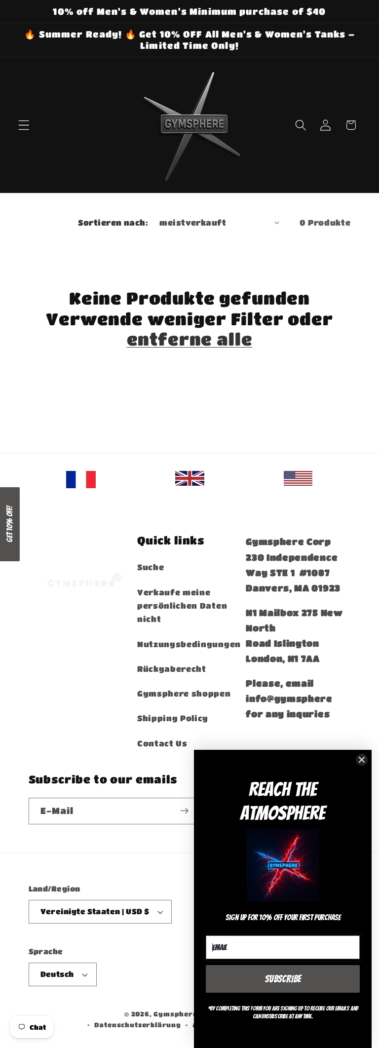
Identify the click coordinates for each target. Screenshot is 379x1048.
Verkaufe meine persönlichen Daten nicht (182, 605)
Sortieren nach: (113, 222)
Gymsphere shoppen (184, 693)
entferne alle (190, 339)
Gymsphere (175, 1013)
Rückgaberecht (171, 668)
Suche (150, 567)
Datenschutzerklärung (137, 1024)
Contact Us (162, 743)
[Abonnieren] (184, 811)
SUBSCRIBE (283, 978)
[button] (24, 125)
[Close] (362, 760)
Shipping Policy (172, 718)
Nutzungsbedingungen (189, 644)
